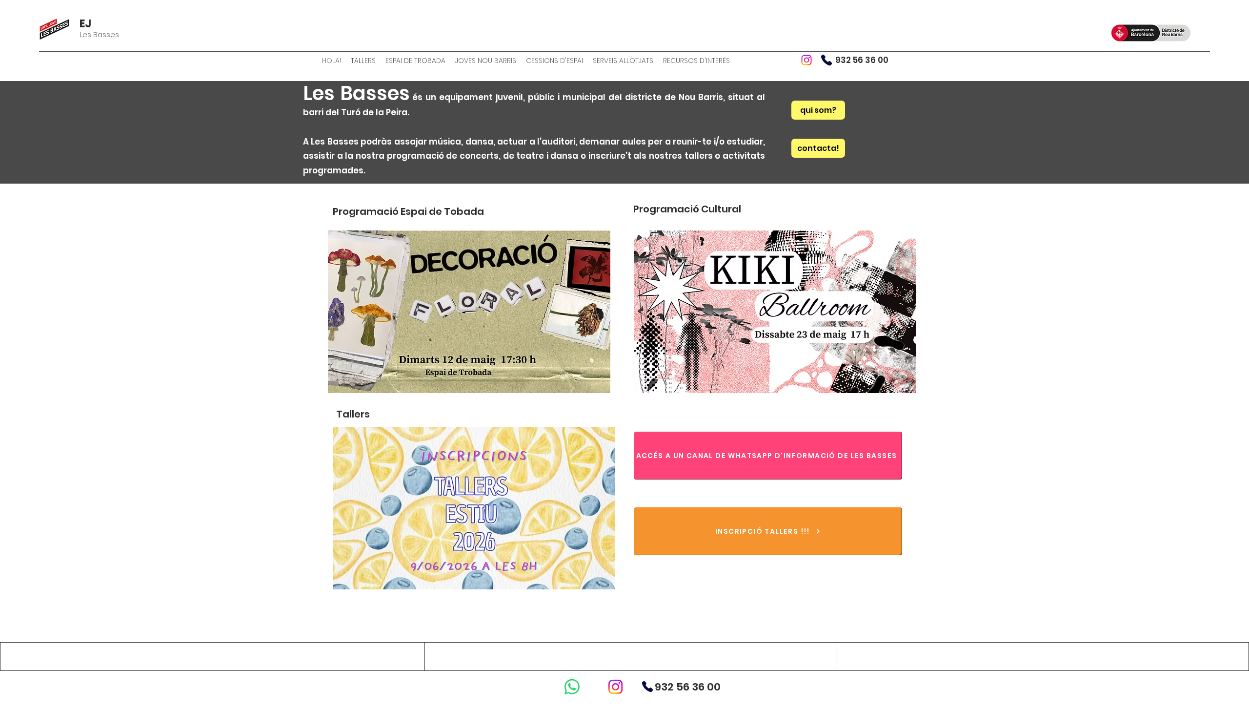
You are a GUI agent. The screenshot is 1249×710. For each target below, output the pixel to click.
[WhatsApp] (572, 686)
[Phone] (826, 60)
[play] (590, 384)
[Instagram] (806, 60)
